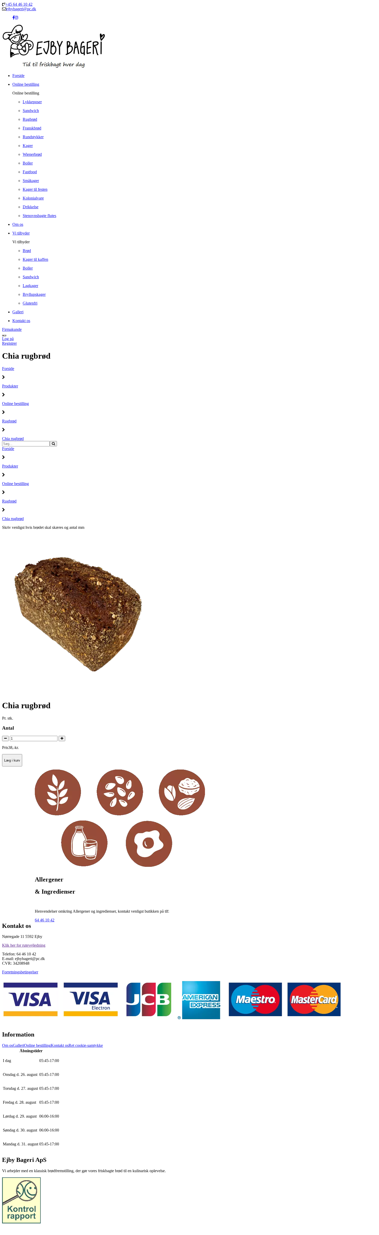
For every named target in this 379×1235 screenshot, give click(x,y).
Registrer (9, 343)
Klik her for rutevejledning (23, 945)
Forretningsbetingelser (20, 972)
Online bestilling (15, 403)
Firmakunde (12, 329)
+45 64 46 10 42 (18, 4)
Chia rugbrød (13, 438)
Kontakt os (60, 1045)
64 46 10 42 (44, 920)
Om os (7, 1045)
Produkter (10, 386)
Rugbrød (9, 421)
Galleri (18, 1045)
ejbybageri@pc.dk (21, 9)
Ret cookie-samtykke (86, 1045)
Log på (8, 338)
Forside (8, 368)
